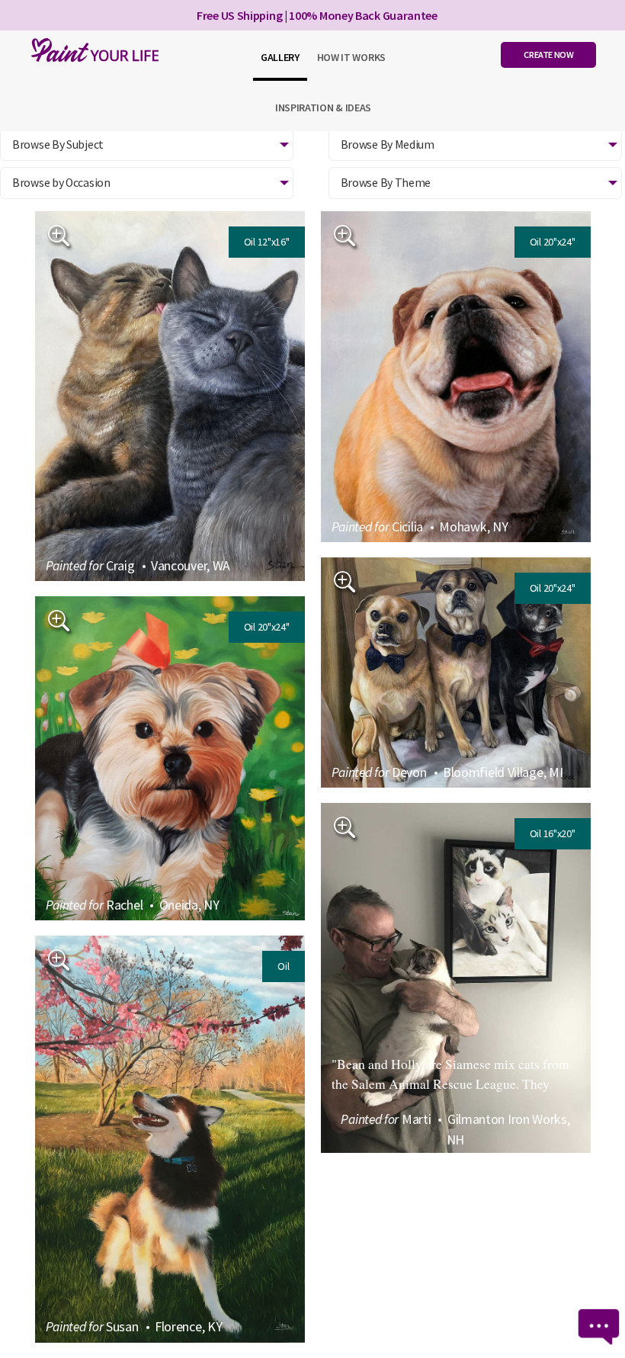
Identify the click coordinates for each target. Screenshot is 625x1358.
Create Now (548, 54)
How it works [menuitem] (351, 57)
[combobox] (146, 183)
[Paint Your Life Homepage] (91, 49)
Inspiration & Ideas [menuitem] (323, 107)
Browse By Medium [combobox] (387, 144)
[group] (170, 396)
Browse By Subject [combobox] (58, 144)
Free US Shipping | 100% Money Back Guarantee (317, 15)
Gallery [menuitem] (280, 57)
